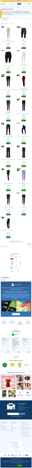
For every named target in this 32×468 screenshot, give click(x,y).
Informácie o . (16, 416)
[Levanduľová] (24, 182)
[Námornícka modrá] (9, 112)
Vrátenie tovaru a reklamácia (5, 428)
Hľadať (19, 3)
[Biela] (24, 40)
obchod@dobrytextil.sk (16, 446)
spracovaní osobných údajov (18, 416)
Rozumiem (19, 465)
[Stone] (8, 40)
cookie (23, 461)
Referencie (12, 426)
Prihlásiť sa (22, 413)
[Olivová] (24, 88)
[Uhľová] (9, 40)
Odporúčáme (2, 23)
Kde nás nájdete (16, 449)
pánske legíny (29, 12)
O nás (12, 424)
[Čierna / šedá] (8, 112)
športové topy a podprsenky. (15, 13)
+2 (10, 206)
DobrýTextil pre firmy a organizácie (16, 428)
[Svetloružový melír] (9, 206)
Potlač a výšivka (13, 427)
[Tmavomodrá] (24, 206)
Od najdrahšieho (12, 23)
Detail (8, 72)
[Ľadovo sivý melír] (8, 206)
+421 (15, 444)
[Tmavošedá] (23, 88)
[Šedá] (25, 64)
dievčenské (24, 12)
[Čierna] (7, 40)
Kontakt (2, 424)
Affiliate (12, 431)
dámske (22, 12)
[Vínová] (22, 88)
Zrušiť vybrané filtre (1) (4, 20)
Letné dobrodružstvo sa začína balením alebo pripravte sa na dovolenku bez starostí (25, 433)
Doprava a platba (3, 427)
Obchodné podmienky (4, 426)
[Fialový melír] (7, 206)
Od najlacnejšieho (7, 23)
